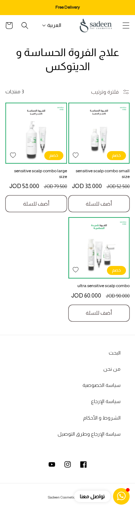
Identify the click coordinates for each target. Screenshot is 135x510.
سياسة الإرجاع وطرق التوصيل (89, 434)
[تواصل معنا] (121, 496)
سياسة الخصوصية (101, 385)
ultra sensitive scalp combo (103, 285)
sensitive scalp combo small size (103, 173)
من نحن (112, 369)
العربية (54, 25)
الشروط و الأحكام (102, 418)
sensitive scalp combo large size (40, 173)
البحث (115, 353)
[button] (126, 25)
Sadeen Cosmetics (62, 497)
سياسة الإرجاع (106, 401)
